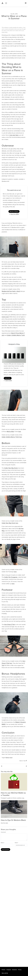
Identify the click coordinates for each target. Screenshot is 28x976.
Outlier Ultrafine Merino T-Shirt (10, 437)
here (19, 431)
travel (11, 757)
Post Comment (5, 849)
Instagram (8, 969)
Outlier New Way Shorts (11, 468)
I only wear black (13, 135)
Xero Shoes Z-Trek (9, 624)
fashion (7, 757)
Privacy (19, 969)
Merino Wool (10, 431)
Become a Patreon (14, 211)
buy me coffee (15, 214)
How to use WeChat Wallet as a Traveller (13, 794)
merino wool (5, 317)
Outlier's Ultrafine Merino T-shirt (16, 335)
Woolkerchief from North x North (11, 291)
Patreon (3, 969)
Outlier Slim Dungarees (10, 577)
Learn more (4, 32)
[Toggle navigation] (6, 3)
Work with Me (5, 973)
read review (8, 380)
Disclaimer (14, 969)
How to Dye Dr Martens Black (13, 820)
